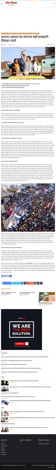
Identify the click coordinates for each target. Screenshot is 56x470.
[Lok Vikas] (10, 3)
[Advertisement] (28, 22)
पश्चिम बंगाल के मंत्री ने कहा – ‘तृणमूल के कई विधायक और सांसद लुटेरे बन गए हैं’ (27, 411)
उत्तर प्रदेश (14, 33)
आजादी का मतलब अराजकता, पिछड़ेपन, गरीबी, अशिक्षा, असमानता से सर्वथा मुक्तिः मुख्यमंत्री (21, 368)
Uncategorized (4, 33)
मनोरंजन (20, 33)
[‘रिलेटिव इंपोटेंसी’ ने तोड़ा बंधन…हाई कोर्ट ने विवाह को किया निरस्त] (5, 382)
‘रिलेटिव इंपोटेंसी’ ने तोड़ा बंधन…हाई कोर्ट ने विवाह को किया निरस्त (24, 381)
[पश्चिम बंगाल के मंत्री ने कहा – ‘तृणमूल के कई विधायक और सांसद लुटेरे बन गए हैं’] (5, 413)
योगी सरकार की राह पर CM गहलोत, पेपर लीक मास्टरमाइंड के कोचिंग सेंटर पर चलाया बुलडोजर (30, 387)
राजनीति (24, 33)
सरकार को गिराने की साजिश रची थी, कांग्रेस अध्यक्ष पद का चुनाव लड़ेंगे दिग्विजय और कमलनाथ (30, 400)
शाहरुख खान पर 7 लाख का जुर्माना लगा (10, 393)
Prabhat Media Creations (49, 465)
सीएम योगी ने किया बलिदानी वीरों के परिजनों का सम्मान (13, 364)
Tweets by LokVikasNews (43, 443)
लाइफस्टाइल (29, 33)
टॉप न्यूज (3, 448)
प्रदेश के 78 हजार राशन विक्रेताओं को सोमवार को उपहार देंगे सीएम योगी (16, 360)
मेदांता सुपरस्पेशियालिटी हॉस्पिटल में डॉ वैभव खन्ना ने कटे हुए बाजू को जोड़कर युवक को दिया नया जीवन (32, 417)
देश (17, 33)
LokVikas (4, 44)
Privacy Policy (4, 446)
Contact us (3, 454)
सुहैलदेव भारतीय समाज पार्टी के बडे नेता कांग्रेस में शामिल (27, 293)
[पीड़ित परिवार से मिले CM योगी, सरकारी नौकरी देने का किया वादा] (46, 296)
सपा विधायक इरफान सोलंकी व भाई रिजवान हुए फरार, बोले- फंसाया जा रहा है (18, 396)
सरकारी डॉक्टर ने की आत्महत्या (8, 424)
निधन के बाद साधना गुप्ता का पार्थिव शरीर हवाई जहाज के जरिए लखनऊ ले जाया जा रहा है (29, 427)
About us (3, 443)
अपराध (10, 33)
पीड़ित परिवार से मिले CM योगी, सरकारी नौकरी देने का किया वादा (45, 303)
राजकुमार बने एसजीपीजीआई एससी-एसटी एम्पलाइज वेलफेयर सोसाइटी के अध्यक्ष (19, 372)
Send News (3, 452)
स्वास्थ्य (37, 33)
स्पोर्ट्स (34, 33)
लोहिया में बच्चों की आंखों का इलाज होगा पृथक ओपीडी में (8, 293)
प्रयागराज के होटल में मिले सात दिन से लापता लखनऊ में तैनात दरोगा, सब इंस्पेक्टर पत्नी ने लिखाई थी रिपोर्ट (24, 357)
